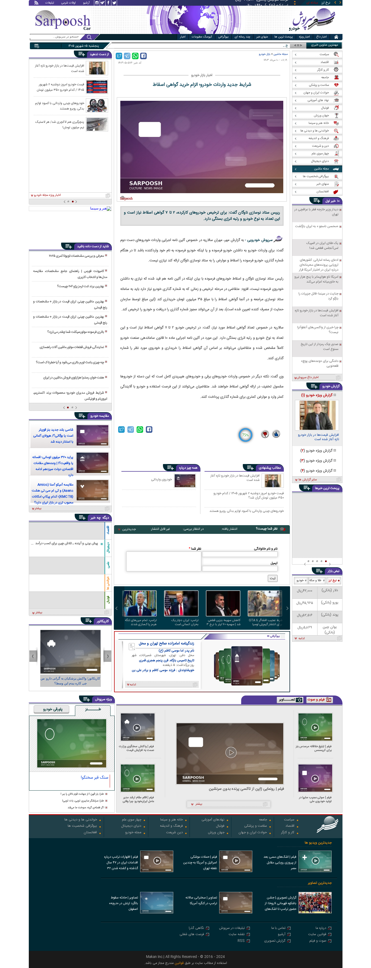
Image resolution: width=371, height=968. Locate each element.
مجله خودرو (133, 833)
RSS (241, 941)
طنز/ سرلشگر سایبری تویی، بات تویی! (83, 801)
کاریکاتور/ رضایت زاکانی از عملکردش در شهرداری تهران (70, 680)
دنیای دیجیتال (131, 826)
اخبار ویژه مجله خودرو (47, 195)
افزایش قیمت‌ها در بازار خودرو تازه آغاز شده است (235, 478)
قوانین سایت (317, 934)
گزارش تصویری (274, 941)
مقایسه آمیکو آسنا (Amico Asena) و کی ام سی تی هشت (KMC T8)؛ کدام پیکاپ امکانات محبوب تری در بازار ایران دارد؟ (52, 493)
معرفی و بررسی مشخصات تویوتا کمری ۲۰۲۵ (76, 256)
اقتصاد (108, 530)
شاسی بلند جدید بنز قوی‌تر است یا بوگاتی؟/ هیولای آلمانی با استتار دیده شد (53, 435)
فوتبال (108, 600)
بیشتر (38, 508)
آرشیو (86, 3)
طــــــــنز (93, 710)
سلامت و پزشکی (255, 826)
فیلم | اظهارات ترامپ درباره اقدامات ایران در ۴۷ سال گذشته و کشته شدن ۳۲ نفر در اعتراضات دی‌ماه (121, 863)
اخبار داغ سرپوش (308, 377)
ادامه (301, 638)
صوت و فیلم (317, 941)
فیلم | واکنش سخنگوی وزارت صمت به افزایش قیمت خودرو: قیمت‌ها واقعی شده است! (136, 748)
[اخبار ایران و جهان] (311, 33)
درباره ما (321, 928)
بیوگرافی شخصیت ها (82, 826)
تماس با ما (278, 928)
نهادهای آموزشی (213, 820)
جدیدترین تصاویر (320, 883)
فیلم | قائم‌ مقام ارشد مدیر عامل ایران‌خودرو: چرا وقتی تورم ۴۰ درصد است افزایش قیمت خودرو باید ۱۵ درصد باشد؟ (137, 799)
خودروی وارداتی (161, 479)
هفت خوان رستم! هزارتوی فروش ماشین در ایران (73, 377)
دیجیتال (108, 547)
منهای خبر (262, 37)
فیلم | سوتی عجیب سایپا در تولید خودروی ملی (315, 799)
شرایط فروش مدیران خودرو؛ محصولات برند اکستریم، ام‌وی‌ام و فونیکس (70, 396)
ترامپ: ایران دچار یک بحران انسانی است (185, 622)
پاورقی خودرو (52, 710)
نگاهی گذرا (196, 928)
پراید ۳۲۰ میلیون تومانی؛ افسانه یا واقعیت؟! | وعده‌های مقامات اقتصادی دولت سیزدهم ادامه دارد (52, 466)
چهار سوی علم (131, 820)
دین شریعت (174, 833)
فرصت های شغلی (192, 934)
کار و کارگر (287, 833)
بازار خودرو (264, 54)
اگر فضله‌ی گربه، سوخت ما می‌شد (86, 808)
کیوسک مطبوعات (202, 37)
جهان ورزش (216, 833)
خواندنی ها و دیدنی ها (80, 820)
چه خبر (96, 518)
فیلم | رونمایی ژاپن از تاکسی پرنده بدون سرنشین (246, 789)
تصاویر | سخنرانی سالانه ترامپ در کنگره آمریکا (201, 900)
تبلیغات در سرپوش (232, 928)
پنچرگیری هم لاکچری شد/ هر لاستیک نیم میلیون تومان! (59, 124)
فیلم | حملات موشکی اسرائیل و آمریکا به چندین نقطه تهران (200, 862)
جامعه (263, 820)
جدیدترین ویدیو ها (318, 843)
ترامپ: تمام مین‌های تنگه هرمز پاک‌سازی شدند (141, 622)
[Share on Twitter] (119, 56)
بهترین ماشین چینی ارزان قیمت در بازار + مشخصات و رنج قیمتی (70, 304)
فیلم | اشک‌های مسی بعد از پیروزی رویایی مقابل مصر (279, 862)
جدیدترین (129, 529)
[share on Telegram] (127, 56)
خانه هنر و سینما (171, 820)
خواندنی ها (108, 583)
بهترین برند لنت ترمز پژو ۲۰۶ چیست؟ (80, 286)
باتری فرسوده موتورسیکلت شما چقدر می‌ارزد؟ (75, 332)
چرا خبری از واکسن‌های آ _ (270, 45)
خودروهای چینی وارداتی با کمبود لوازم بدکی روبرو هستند (246, 511)
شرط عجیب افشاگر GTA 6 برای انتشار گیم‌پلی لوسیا (265, 622)
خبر (333, 201)
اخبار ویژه (304, 37)
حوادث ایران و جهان (252, 833)
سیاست (289, 820)
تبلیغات (49, 3)
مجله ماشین (280, 54)
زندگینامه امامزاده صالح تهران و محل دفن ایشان (166, 644)
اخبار (183, 37)
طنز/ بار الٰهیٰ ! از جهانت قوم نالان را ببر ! (82, 794)
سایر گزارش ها (307, 479)
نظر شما (195, 549)
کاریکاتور (103, 621)
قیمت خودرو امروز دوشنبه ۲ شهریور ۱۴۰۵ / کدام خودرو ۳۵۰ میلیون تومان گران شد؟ (248, 495)
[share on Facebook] (143, 56)
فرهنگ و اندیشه (171, 826)
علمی (108, 565)
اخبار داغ (321, 37)
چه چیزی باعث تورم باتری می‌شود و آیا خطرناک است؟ (70, 362)
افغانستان (90, 833)
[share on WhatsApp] (135, 56)
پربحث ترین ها (283, 37)
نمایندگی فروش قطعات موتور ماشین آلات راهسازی (72, 347)
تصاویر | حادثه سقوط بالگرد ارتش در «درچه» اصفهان (123, 903)
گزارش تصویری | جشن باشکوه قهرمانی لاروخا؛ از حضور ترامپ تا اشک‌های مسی (280, 904)
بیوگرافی (223, 37)
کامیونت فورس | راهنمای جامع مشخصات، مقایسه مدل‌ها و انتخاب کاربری (70, 274)
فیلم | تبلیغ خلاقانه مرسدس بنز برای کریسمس (314, 748)
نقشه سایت (237, 934)
